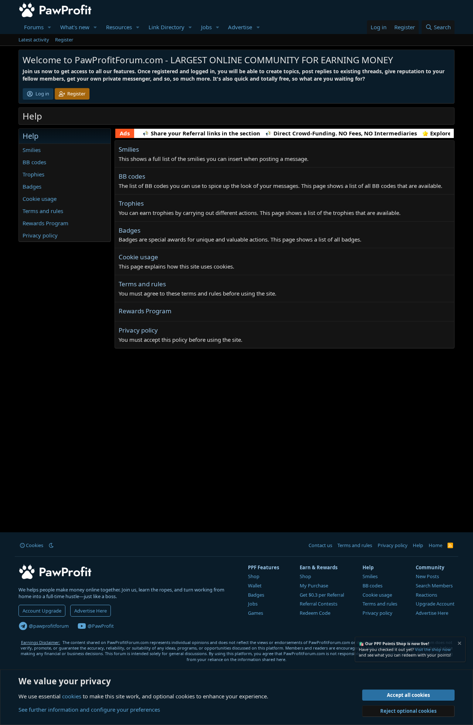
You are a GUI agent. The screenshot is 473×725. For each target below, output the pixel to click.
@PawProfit (100, 626)
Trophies (33, 174)
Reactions (426, 594)
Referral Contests (318, 603)
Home (435, 545)
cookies (71, 696)
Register (64, 39)
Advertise (240, 27)
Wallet (255, 585)
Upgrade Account (435, 603)
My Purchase (314, 585)
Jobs (206, 27)
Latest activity (33, 39)
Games (255, 613)
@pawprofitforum (48, 626)
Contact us (320, 545)
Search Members (434, 585)
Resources (119, 27)
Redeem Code (315, 613)
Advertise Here (90, 610)
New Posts (427, 576)
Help (418, 545)
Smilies (32, 150)
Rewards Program (45, 223)
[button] (49, 27)
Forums (34, 27)
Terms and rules (43, 211)
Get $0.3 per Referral (322, 594)
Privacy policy (40, 235)
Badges (32, 186)
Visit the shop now (433, 649)
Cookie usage (40, 198)
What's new (74, 27)
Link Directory (166, 27)
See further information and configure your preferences (89, 709)
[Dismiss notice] (459, 644)
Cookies (34, 545)
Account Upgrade (42, 610)
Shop (253, 576)
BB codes (34, 162)
